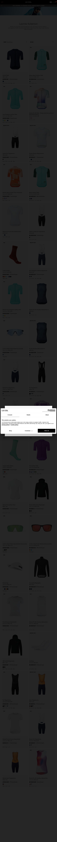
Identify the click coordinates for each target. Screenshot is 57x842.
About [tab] (47, 414)
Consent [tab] (10, 414)
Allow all (46, 430)
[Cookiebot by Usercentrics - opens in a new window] (48, 410)
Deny (10, 430)
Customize (27, 430)
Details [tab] (28, 414)
